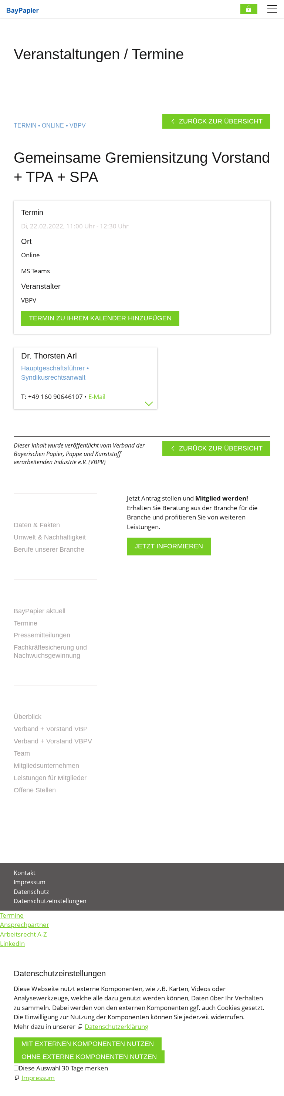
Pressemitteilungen (42, 635)
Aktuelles (33, 599)
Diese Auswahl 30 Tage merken (63, 1068)
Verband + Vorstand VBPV (53, 741)
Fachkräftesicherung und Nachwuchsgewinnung (50, 651)
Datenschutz (31, 892)
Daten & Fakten (37, 525)
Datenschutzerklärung (116, 1026)
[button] (14, 843)
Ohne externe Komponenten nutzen (89, 1056)
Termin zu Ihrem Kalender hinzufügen (100, 318)
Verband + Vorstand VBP (51, 729)
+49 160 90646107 (55, 396)
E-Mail (96, 396)
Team (22, 753)
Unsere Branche (45, 513)
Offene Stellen (35, 790)
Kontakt (29, 812)
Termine (25, 623)
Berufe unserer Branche (49, 549)
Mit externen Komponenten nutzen (87, 1043)
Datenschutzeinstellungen (50, 901)
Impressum (29, 882)
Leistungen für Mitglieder (50, 778)
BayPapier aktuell (39, 611)
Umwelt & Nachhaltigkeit (50, 537)
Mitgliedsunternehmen (46, 765)
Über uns (31, 705)
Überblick (27, 716)
